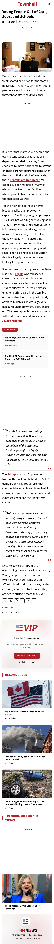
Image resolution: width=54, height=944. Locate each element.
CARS (4, 612)
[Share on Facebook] (16, 600)
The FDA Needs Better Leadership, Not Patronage (23, 907)
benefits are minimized (25, 180)
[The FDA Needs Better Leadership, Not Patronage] (27, 888)
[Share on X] (4, 600)
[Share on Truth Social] (10, 600)
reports (11, 320)
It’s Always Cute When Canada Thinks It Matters (24, 713)
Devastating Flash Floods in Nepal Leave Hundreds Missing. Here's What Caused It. (25, 803)
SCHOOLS (15, 612)
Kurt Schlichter (10, 718)
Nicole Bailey (8, 21)
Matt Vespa (9, 763)
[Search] (49, 4)
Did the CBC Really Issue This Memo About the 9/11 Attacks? (25, 758)
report (19, 274)
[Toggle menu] (5, 4)
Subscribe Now (27, 662)
